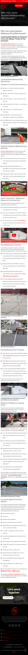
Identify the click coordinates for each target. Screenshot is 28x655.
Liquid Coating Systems (7, 151)
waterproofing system (14, 574)
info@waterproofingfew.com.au (14, 644)
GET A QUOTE (19, 5)
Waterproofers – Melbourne (10, 571)
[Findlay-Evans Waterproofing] (3, 6)
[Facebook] (10, 625)
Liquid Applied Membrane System (18, 57)
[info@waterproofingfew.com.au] (26, 1)
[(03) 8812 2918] (23, 1)
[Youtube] (19, 625)
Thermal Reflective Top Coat (10, 355)
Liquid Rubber (22, 220)
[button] (14, 630)
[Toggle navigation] (25, 5)
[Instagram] (16, 625)
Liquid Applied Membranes (7, 43)
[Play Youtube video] (14, 188)
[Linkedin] (13, 625)
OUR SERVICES (20, 597)
